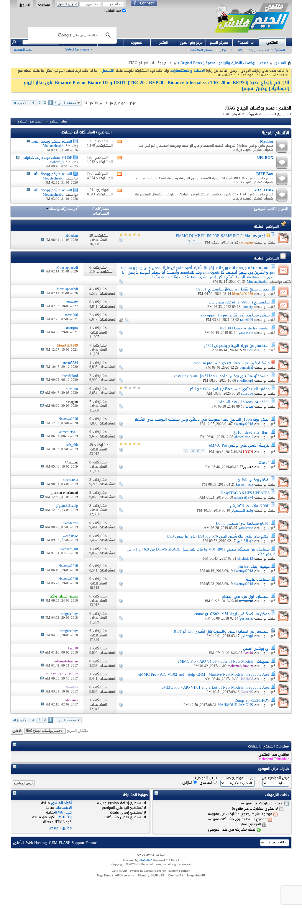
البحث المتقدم (23, 50)
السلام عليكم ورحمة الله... (51, 141)
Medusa (266, 141)
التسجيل (25, 5)
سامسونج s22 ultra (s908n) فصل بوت (239, 302)
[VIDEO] (65, 817)
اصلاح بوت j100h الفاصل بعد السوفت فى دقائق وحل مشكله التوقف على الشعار (202, 419)
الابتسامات (63, 807)
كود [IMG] (63, 812)
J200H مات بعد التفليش (250, 505)
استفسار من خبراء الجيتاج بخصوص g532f (236, 345)
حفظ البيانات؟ (113, 11)
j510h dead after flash (252, 432)
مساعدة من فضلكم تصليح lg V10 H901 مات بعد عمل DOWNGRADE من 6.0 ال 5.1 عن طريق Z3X (201, 552)
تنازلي (187, 782)
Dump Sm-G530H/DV (252, 700)
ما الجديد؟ (246, 42)
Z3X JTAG (264, 190)
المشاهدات (101, 213)
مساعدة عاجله (258, 579)
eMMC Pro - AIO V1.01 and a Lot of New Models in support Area (216, 687)
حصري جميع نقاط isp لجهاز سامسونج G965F (233, 289)
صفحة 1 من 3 (65, 103)
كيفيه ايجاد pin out (254, 566)
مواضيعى (225, 50)
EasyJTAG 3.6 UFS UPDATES (245, 493)
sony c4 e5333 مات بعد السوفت (243, 402)
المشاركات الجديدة (272, 50)
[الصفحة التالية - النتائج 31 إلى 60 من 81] (33, 103)
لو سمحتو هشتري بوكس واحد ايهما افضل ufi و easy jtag (222, 376)
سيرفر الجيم (219, 42)
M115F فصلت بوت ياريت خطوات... (46, 157)
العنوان (283, 209)
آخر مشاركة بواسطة (63, 209)
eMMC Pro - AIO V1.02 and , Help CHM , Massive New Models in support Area (204, 674)
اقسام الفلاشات (201, 50)
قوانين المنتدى (60, 828)
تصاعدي (206, 782)
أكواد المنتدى (61, 803)
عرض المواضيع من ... (273, 778)
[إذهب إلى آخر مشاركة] (42, 240)
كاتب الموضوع (264, 209)
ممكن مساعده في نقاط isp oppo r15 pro (235, 315)
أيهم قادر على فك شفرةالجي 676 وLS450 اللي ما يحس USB (218, 536)
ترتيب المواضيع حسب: (238, 778)
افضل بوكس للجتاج (254, 480)
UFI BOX (265, 157)
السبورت (137, 42)
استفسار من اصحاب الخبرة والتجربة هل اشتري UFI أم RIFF (222, 631)
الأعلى (17, 731)
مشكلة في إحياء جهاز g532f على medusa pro (232, 363)
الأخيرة (22, 103)
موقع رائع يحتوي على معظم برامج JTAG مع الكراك (228, 389)
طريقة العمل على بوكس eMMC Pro (239, 445)
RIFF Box (264, 173)
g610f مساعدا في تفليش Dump (243, 523)
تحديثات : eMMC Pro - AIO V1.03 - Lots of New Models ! (222, 661)
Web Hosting (36, 842)
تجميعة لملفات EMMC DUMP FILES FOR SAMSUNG (220, 235)
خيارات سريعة (247, 50)
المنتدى (272, 42)
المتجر (163, 42)
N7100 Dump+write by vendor (245, 328)
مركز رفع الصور (191, 42)
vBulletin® (145, 860)
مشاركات (102, 209)
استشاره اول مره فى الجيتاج (246, 596)
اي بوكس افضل (256, 648)
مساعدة (44, 5)
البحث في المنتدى (29, 121)
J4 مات (264, 462)
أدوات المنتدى (58, 121)
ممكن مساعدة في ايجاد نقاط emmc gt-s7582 (232, 614)
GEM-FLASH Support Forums (73, 842)
